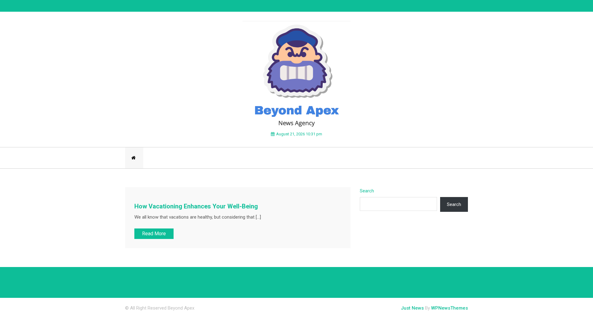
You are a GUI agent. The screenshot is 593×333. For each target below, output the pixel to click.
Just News (412, 308)
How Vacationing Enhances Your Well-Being (196, 206)
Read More (154, 233)
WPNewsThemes (449, 308)
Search (367, 191)
